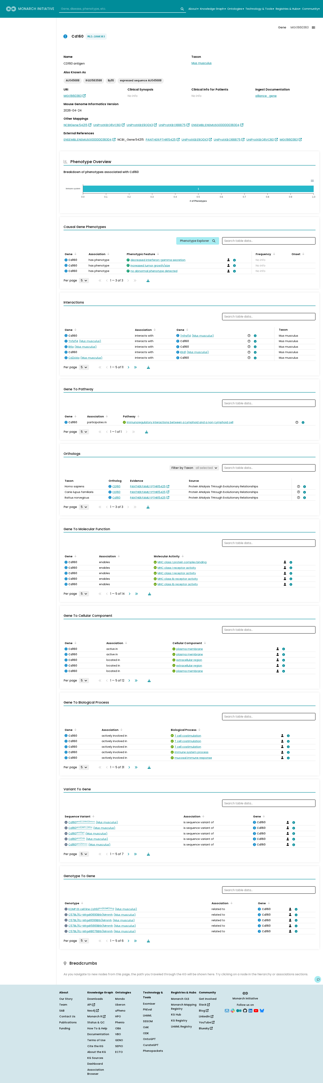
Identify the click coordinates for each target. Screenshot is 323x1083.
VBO (118, 1034)
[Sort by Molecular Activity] (182, 556)
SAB (61, 1010)
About (193, 8)
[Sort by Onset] (302, 254)
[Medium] (239, 1010)
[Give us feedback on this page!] (317, 979)
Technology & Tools (259, 8)
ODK (146, 1033)
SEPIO (119, 1046)
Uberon (120, 1005)
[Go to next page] (127, 367)
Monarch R (95, 1016)
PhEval (147, 1009)
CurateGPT (151, 1045)
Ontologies (235, 8)
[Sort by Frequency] (273, 254)
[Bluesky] (262, 1010)
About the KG (96, 1052)
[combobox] (122, 9)
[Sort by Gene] (75, 254)
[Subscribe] (227, 1010)
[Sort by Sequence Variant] (92, 816)
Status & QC (96, 1022)
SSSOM (148, 1021)
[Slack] (233, 1010)
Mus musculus (201, 63)
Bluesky (204, 1028)
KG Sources (95, 1058)
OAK (146, 1027)
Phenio (119, 1022)
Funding (64, 1028)
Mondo (120, 999)
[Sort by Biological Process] (198, 729)
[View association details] (233, 260)
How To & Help (97, 1028)
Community (311, 8)
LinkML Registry (181, 1026)
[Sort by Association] (107, 254)
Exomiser (149, 1004)
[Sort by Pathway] (138, 416)
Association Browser (95, 1072)
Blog (202, 1010)
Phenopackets (153, 1051)
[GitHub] (245, 1010)
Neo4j (91, 1010)
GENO (119, 1040)
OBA (118, 1028)
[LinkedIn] (250, 1010)
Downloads (95, 999)
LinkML (147, 1015)
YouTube (205, 1022)
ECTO (119, 1052)
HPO (118, 1016)
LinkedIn (205, 1016)
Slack (203, 1005)
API (89, 1005)
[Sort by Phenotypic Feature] (157, 254)
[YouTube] (256, 1010)
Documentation (98, 1034)
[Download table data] (147, 280)
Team (63, 1005)
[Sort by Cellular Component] (204, 643)
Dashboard (95, 1064)
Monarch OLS (180, 999)
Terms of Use (96, 1040)
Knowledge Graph (213, 8)
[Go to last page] (134, 367)
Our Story (66, 999)
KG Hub (176, 1014)
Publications (68, 1022)
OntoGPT (149, 1039)
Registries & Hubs (288, 8)
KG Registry (179, 1020)
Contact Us (67, 1016)
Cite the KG (95, 1046)
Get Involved (207, 999)
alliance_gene (266, 96)
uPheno (120, 1010)
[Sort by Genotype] (81, 903)
